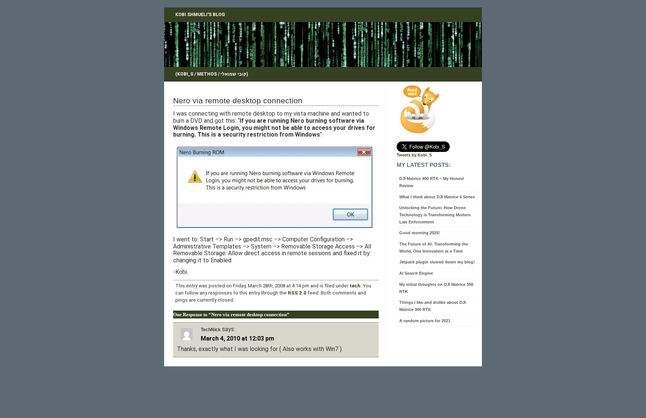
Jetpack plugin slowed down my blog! (437, 262)
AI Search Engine (416, 273)
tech (355, 286)
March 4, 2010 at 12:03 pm (237, 338)
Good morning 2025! (419, 233)
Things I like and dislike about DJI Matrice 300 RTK (432, 306)
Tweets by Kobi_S (414, 155)
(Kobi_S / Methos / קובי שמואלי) (211, 74)
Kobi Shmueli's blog (200, 14)
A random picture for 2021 (424, 320)
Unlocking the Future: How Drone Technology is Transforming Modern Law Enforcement (435, 214)
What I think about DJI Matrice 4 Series (437, 197)
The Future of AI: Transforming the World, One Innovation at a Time (433, 247)
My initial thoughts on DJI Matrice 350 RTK (436, 288)
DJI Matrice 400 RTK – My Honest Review (431, 182)
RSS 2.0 (297, 293)
